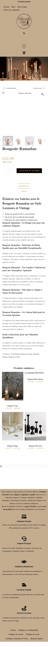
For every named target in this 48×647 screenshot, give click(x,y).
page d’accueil (30, 506)
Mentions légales (36, 638)
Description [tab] (24, 186)
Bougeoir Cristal (14, 357)
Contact (13, 630)
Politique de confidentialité (28, 630)
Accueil (6, 6)
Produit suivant (37, 88)
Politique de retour (32, 634)
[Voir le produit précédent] (4, 88)
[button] (24, 52)
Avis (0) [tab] (24, 191)
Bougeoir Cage (12, 405)
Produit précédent (11, 88)
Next (45, 140)
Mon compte (22, 6)
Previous (3, 140)
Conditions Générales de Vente (16, 638)
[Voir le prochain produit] (44, 88)
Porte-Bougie (15, 354)
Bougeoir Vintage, (27, 354)
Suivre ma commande (11, 10)
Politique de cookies (16, 634)
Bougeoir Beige (12, 446)
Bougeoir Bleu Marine (35, 379)
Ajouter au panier (29, 170)
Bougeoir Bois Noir (35, 446)
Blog (13, 6)
